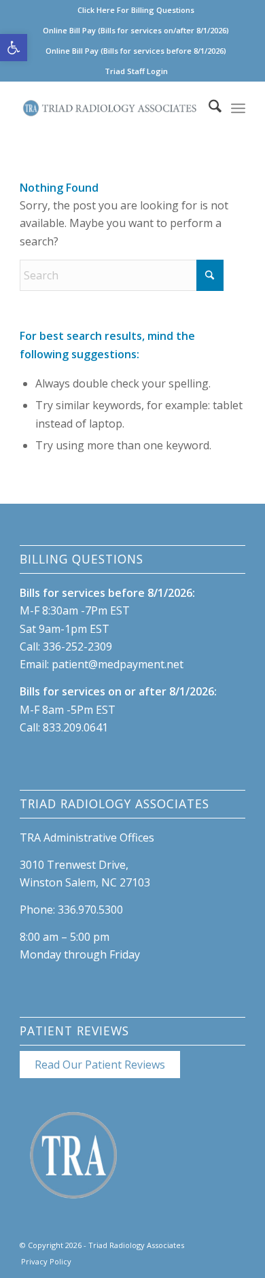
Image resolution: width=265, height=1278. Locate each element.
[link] (13, 47)
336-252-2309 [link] (77, 646)
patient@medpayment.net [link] (117, 664)
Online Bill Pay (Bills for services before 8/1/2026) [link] (136, 51)
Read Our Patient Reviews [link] (100, 1064)
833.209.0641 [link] (75, 727)
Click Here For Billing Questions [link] (135, 10)
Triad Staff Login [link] (136, 71)
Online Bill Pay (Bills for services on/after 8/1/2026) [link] (136, 30)
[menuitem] (136, 10)
